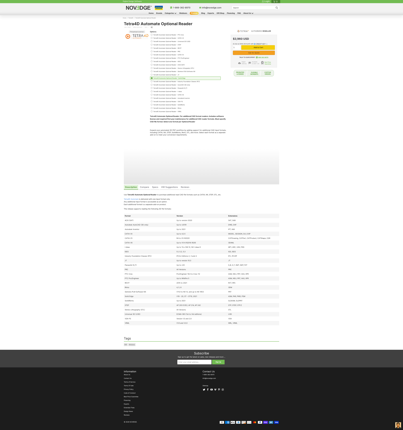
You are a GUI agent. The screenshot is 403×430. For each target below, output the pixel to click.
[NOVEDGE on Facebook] (207, 389)
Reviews (127, 415)
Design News (128, 411)
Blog (203, 13)
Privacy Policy (128, 389)
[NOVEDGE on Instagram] (222, 389)
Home (151, 13)
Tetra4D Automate (131, 199)
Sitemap (205, 385)
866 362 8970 (263, 57)
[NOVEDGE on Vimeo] (215, 389)
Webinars (183, 13)
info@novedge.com (211, 7)
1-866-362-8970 (181, 7)
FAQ (239, 13)
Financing (231, 13)
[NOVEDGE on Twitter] (204, 389)
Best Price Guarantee (268, 63)
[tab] (131, 187)
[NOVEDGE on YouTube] (211, 389)
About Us (247, 13)
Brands (159, 13)
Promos (194, 13)
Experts (211, 13)
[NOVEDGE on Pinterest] (219, 389)
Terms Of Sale (128, 385)
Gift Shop (220, 13)
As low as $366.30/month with (243, 44)
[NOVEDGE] (139, 8)
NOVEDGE (133, 422)
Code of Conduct (130, 393)
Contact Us (127, 378)
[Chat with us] (398, 425)
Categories (169, 13)
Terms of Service (129, 382)
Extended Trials (129, 407)
